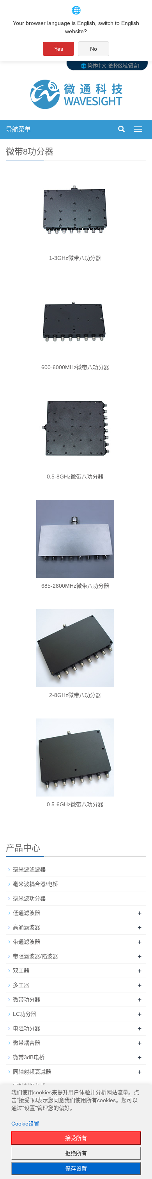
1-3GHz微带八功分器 (75, 258)
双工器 (21, 970)
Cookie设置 (25, 1123)
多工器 (21, 985)
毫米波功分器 (29, 898)
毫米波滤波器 (29, 869)
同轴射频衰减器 (32, 1072)
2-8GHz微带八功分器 (75, 695)
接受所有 (76, 1138)
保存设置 (76, 1168)
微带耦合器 (26, 1043)
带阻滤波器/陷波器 (35, 956)
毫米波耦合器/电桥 (35, 884)
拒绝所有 (76, 1153)
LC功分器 (24, 1014)
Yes (58, 49)
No (93, 49)
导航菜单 (18, 129)
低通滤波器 (26, 913)
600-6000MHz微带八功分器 (75, 367)
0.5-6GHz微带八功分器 (75, 804)
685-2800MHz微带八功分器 (75, 586)
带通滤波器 (26, 942)
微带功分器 (26, 999)
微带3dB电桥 (28, 1057)
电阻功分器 (26, 1028)
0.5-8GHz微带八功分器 (75, 476)
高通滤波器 (26, 927)
